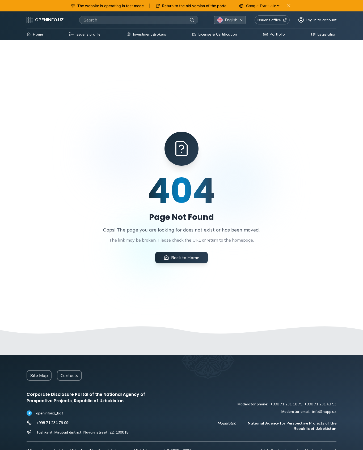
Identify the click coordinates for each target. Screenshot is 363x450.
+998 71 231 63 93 (320, 404)
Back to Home (185, 257)
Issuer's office (269, 20)
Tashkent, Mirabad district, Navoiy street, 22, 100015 (82, 432)
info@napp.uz (324, 411)
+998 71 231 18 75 (286, 404)
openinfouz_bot (49, 413)
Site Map (39, 375)
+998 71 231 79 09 (52, 422)
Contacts (69, 375)
